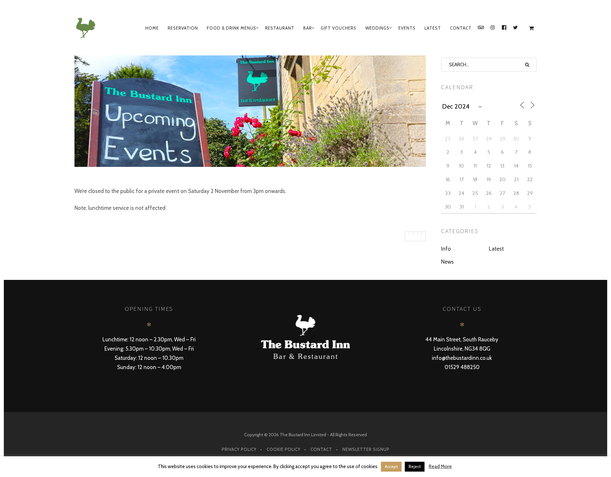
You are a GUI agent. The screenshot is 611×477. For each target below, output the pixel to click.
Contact (461, 28)
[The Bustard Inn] (86, 28)
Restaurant (279, 28)
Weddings (377, 28)
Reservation (183, 28)
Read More (440, 466)
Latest (433, 28)
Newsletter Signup (366, 449)
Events (407, 28)
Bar (307, 28)
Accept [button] (391, 466)
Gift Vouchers (338, 28)
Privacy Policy (239, 449)
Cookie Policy (283, 449)
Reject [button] (415, 466)
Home (152, 28)
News (447, 262)
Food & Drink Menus (231, 28)
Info (446, 249)
